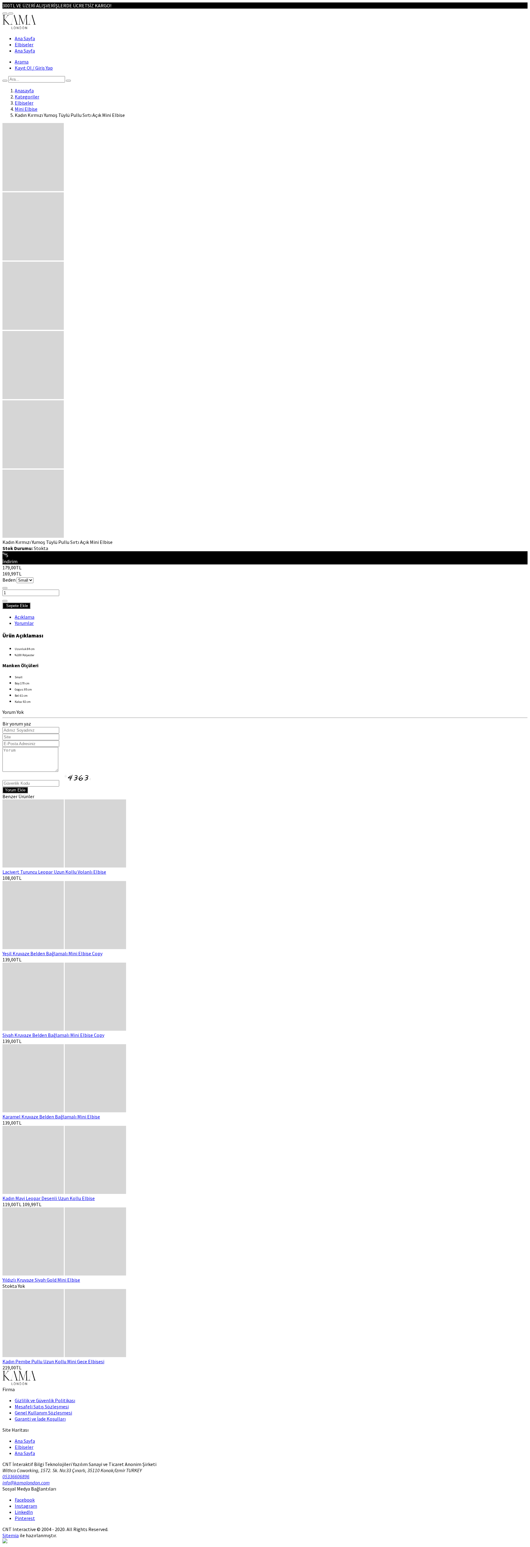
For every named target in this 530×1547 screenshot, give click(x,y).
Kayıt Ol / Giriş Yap (34, 68)
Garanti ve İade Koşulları (40, 1419)
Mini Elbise (26, 109)
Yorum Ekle (15, 790)
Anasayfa (24, 90)
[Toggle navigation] (4, 13)
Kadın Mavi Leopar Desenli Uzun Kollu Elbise (48, 1198)
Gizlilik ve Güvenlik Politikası (45, 1400)
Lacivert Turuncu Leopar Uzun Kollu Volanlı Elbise (54, 872)
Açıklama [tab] (24, 617)
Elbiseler (24, 44)
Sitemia (10, 1535)
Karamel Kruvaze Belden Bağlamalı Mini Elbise (51, 1117)
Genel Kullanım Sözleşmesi (43, 1413)
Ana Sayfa (25, 38)
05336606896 (15, 1476)
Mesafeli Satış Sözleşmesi (42, 1406)
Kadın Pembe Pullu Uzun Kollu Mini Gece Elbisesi (53, 1361)
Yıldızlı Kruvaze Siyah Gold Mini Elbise (41, 1280)
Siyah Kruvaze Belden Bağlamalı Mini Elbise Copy (53, 1035)
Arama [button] (22, 62)
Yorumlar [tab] (24, 623)
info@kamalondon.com (26, 1483)
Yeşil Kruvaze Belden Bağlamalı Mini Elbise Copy (52, 953)
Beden (9, 580)
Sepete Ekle (16, 605)
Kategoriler (27, 97)
